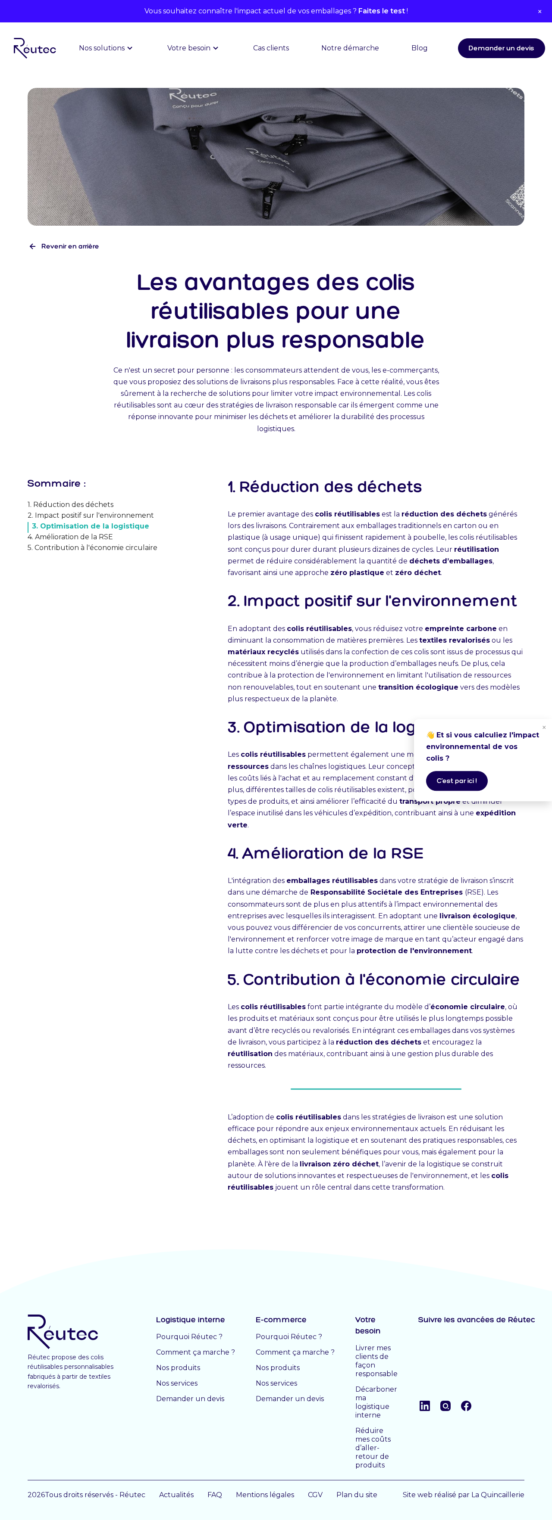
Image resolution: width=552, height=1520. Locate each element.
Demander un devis (501, 48)
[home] (31, 48)
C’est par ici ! (457, 781)
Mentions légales (265, 1495)
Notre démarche (350, 48)
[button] (107, 48)
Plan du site (356, 1495)
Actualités (176, 1495)
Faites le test (381, 11)
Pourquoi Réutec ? (189, 1337)
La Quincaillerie (497, 1495)
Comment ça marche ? (195, 1352)
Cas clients (271, 48)
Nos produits (178, 1368)
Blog (419, 48)
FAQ (214, 1495)
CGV (315, 1495)
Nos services (177, 1383)
